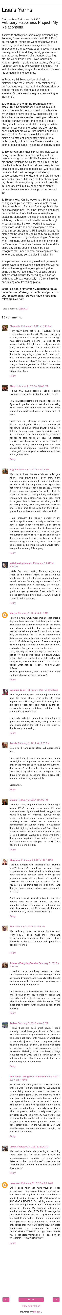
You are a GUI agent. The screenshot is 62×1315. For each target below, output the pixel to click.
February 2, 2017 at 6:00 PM (33, 799)
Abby (13, 386)
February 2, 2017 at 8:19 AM (33, 613)
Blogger (37, 1311)
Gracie (13, 799)
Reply (13, 375)
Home (31, 1299)
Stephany (15, 860)
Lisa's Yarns (17, 10)
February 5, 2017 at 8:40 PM (33, 1023)
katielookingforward (21, 563)
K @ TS (14, 469)
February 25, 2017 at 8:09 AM (37, 1183)
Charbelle (15, 326)
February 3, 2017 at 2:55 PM (30, 926)
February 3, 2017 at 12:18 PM (37, 860)
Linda (13, 1146)
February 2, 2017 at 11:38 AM (42, 690)
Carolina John (17, 690)
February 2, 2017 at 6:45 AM (34, 469)
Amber (13, 1023)
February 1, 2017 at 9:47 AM (36, 326)
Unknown (15, 1183)
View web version (31, 1306)
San (12, 926)
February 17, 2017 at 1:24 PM (32, 1146)
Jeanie (13, 743)
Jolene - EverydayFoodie (24, 963)
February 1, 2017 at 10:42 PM (32, 386)
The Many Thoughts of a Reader (28, 1076)
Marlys (13, 613)
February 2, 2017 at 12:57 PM (33, 743)
